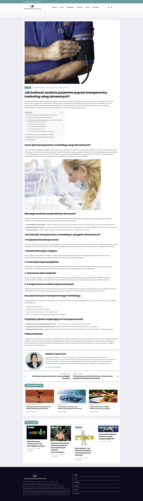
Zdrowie (28, 87)
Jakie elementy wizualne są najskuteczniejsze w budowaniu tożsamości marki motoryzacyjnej (111, 451)
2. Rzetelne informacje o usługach (37, 124)
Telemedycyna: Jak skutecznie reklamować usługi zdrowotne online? (70, 407)
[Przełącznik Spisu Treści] (61, 113)
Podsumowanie (31, 139)
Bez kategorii (34, 427)
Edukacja (70, 7)
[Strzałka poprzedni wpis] (25, 376)
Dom (62, 7)
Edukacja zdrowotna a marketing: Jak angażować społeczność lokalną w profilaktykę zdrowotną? (38, 407)
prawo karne (28, 493)
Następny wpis (77, 374)
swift (46, 493)
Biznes (54, 7)
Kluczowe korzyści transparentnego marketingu (40, 134)
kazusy (51, 486)
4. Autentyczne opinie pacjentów (37, 129)
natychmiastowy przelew (32, 490)
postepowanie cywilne (62, 490)
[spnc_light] (111, 7)
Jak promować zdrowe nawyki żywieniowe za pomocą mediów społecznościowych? (100, 407)
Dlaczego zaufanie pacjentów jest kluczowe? (39, 117)
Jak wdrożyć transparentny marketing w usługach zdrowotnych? (45, 120)
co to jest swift (45, 483)
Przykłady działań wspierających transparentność (40, 137)
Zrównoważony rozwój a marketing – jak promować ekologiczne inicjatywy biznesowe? (93, 377)
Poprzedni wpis (65, 374)
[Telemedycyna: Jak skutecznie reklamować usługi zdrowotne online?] (71, 396)
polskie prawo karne (47, 490)
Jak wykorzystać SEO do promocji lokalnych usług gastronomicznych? (87, 444)
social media (38, 493)
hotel (54, 483)
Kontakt (95, 7)
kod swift (59, 486)
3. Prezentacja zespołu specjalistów (37, 126)
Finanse (79, 7)
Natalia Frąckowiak (40, 87)
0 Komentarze (65, 87)
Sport (87, 7)
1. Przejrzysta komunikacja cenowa (37, 121)
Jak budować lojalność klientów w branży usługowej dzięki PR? (39, 436)
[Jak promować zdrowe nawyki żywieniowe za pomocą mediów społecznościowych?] (103, 396)
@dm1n (61, 404)
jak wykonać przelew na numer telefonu (35, 486)
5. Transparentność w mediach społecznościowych (41, 131)
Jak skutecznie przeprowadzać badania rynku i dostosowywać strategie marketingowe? (63, 447)
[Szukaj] (109, 7)
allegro (26, 483)
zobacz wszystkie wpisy (52, 367)
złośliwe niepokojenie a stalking (59, 493)
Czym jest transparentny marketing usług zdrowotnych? (42, 115)
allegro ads (35, 483)
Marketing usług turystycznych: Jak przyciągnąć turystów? (51, 377)
